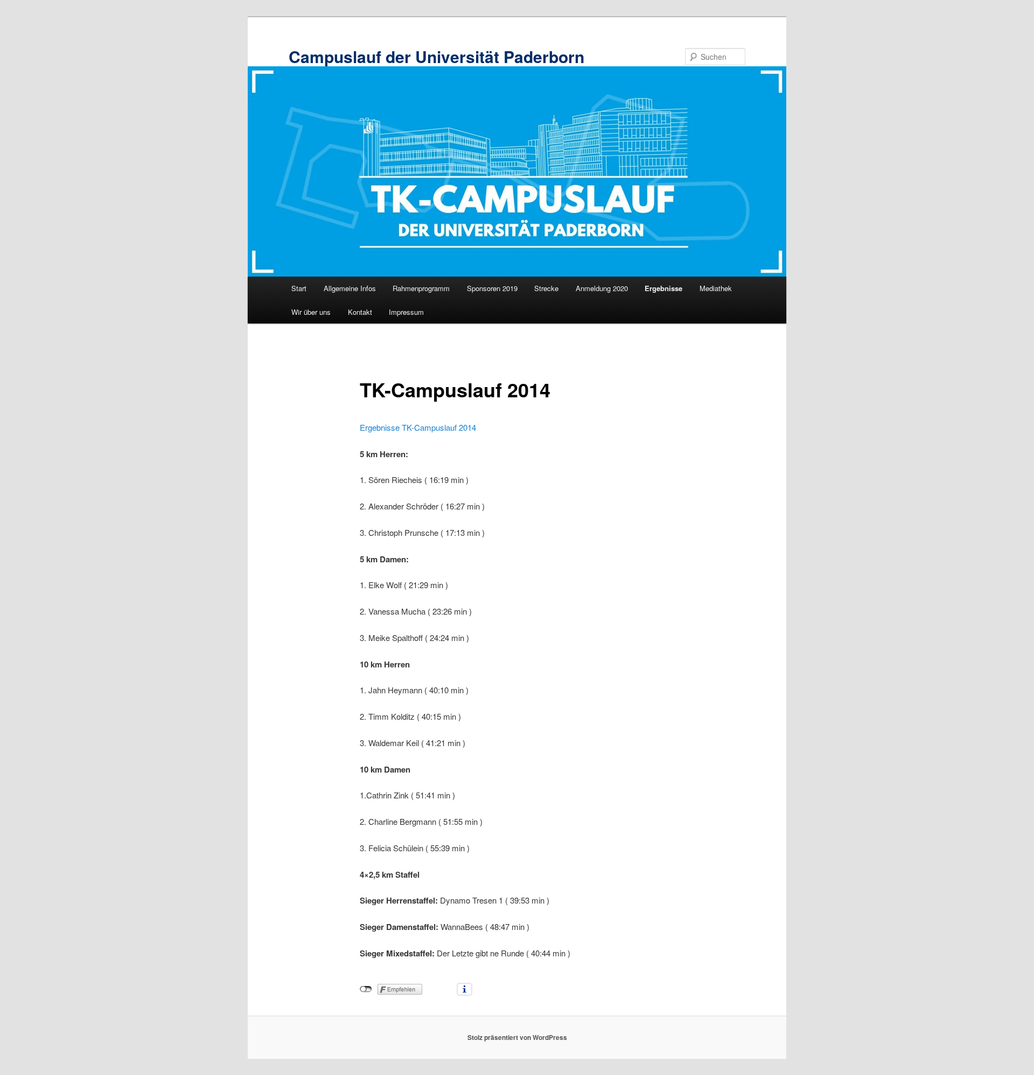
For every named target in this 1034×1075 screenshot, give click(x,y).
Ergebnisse (663, 288)
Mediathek (716, 288)
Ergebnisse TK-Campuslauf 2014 (418, 427)
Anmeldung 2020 (602, 288)
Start (298, 288)
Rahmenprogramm (421, 288)
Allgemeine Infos (350, 288)
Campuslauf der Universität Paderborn (436, 56)
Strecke (546, 288)
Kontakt (360, 312)
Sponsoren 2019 (492, 288)
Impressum (406, 312)
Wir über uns (311, 312)
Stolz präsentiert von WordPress (517, 1037)
